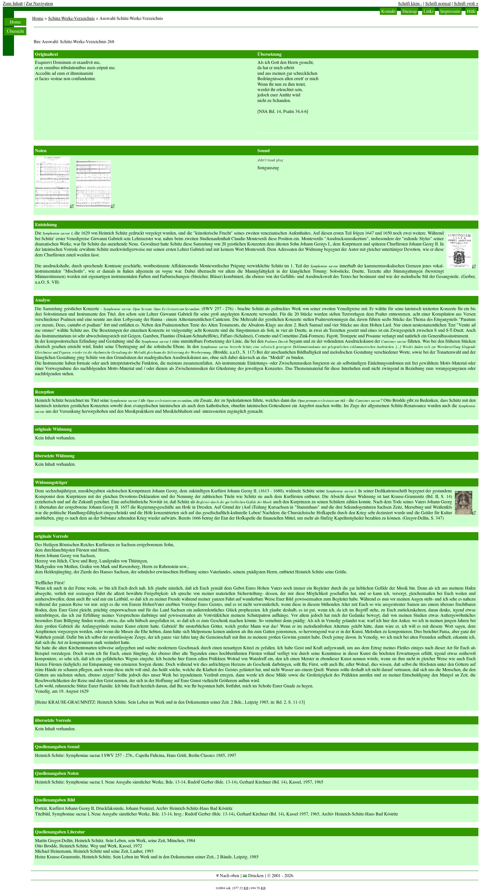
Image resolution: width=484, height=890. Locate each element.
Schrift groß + (466, 3)
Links (429, 11)
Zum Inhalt (13, 3)
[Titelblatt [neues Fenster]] (461, 266)
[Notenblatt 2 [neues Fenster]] (95, 206)
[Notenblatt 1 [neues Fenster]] (54, 206)
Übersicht (15, 31)
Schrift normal (438, 3)
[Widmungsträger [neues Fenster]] (465, 513)
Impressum (450, 11)
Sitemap (409, 11)
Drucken (255, 875)
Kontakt (388, 11)
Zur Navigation (39, 3)
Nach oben (229, 875)
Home (15, 22)
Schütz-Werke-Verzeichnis (71, 18)
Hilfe (471, 11)
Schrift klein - (410, 3)
